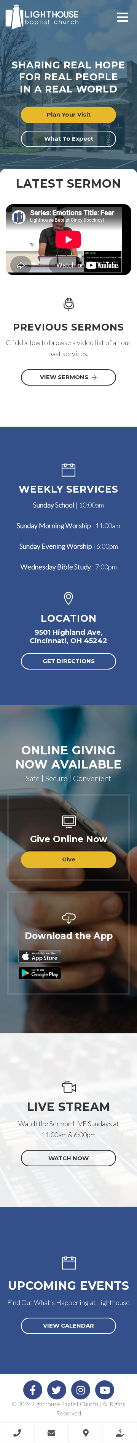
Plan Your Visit (69, 114)
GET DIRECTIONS (69, 661)
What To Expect (68, 138)
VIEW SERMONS (64, 377)
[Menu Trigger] (122, 16)
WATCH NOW (68, 1158)
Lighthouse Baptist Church (53, 23)
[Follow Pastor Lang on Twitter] (56, 1389)
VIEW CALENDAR (68, 1325)
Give (68, 859)
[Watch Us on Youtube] (104, 1389)
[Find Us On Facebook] (32, 1389)
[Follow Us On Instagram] (80, 1389)
